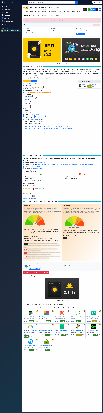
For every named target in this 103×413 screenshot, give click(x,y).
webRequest (28, 96)
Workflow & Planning (42, 9)
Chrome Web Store (35, 119)
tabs (26, 99)
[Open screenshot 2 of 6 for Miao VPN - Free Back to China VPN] (81, 50)
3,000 (30, 85)
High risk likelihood (44, 92)
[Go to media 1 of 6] (57, 63)
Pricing (5, 24)
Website (31, 116)
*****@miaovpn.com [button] (34, 114)
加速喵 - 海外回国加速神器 (89, 84)
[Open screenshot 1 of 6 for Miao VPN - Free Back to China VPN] (42, 50)
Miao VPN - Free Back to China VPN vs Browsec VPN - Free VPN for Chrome (47, 125)
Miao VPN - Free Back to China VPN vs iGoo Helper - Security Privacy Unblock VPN (49, 127)
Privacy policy (40, 116)
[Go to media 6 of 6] (66, 63)
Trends (58, 15)
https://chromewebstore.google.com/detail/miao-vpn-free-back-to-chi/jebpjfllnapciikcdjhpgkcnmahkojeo (66, 164)
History (6, 28)
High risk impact (33, 92)
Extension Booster (8, 21)
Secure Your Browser (35, 268)
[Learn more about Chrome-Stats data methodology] (42, 119)
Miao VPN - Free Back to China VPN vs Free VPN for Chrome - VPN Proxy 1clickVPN (49, 128)
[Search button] (76, 2)
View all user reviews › (29, 198)
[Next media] (98, 50)
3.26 (35, 87)
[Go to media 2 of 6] (59, 63)
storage (27, 101)
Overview (27, 15)
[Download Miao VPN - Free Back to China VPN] (87, 31)
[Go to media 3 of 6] (61, 63)
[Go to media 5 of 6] (65, 63)
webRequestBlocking (30, 98)
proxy (26, 103)
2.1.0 (31, 89)
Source (44, 15)
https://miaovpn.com (30, 9)
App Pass (6, 18)
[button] (97, 2)
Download (36, 15)
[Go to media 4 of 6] (63, 63)
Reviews (50, 15)
